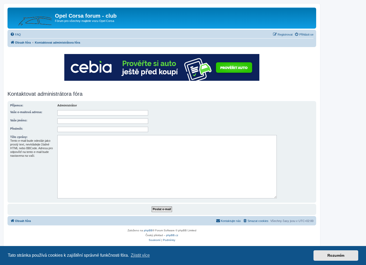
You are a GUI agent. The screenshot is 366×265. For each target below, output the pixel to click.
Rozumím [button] (335, 255)
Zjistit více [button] (140, 255)
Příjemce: (16, 105)
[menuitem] (15, 34)
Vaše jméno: (18, 120)
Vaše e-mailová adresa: (26, 112)
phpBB (148, 230)
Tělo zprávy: (19, 137)
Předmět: (16, 128)
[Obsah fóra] (32, 17)
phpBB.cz (172, 235)
